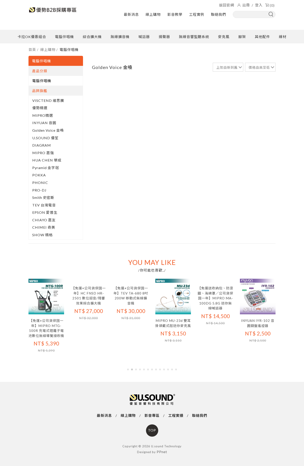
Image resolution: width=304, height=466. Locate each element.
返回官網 (226, 5)
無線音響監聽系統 (194, 36)
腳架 (242, 36)
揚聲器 (164, 36)
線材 (282, 36)
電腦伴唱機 (64, 36)
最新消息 (131, 14)
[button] (128, 369)
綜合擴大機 (92, 36)
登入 (259, 5)
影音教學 (174, 14)
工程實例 (196, 14)
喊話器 (144, 36)
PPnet (162, 452)
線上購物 (153, 14)
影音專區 (152, 415)
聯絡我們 (218, 14)
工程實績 (175, 415)
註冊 (246, 5)
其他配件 (262, 36)
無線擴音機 (120, 36)
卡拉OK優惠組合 (32, 36)
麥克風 (223, 36)
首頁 (32, 49)
